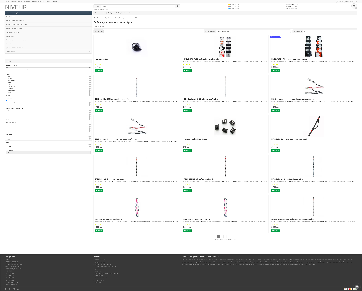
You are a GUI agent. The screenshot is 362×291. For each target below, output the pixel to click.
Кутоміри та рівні (100, 269)
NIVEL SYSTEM (48, 87)
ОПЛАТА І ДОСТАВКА (12, 262)
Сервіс (112, 13)
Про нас (7, 1)
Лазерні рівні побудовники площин (105, 266)
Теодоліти (9, 44)
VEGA (48, 95)
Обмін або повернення (38, 1)
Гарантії (48, 1)
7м (48, 119)
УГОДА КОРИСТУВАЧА (13, 266)
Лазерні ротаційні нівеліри (103, 264)
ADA (48, 76)
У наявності (48, 103)
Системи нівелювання (12, 32)
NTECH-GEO (48, 91)
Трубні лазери (10, 36)
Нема (48, 146)
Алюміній (48, 136)
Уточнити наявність (48, 105)
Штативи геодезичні (101, 278)
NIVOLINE (48, 89)
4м (48, 115)
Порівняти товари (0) (100, 26)
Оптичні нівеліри (100, 259)
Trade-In (128, 13)
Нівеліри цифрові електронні (15, 20)
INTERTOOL (48, 78)
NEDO (48, 84)
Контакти (54, 1)
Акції (119, 13)
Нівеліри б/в (101, 13)
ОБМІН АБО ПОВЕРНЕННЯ (14, 264)
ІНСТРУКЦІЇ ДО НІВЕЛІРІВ (14, 269)
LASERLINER (48, 80)
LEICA (48, 82)
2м (48, 110)
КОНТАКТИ (9, 271)
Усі (8, 101)
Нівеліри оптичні (11, 17)
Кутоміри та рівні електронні (14, 47)
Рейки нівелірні (99, 280)
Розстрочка (27, 1)
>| (231, 236)
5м (48, 117)
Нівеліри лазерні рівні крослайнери (17, 24)
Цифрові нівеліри (100, 262)
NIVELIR (8, 259)
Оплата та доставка (16, 1)
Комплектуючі (10, 51)
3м (48, 113)
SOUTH (48, 93)
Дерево (48, 139)
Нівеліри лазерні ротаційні (14, 28)
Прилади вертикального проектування (18, 40)
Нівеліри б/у (98, 282)
